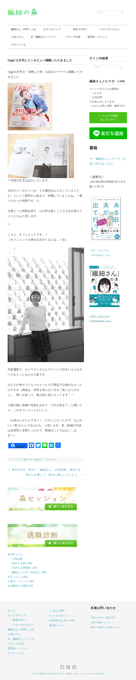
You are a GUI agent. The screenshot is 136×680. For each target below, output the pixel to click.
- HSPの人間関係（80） (23, 567)
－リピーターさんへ (107, 29)
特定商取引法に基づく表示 (62, 620)
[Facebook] (69, 667)
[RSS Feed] (74, 667)
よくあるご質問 (56, 610)
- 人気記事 (15, 558)
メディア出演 (72, 36)
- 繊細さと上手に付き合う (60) (27, 572)
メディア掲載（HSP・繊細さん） (30, 460)
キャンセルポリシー (58, 615)
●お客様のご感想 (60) (20, 585)
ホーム (12, 610)
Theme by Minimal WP (95, 674)
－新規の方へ (18, 620)
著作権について (56, 625)
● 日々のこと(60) (18, 576)
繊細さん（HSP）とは (23, 29)
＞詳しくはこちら (99, 250)
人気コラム (17, 36)
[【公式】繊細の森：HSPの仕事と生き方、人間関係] (23, 10)
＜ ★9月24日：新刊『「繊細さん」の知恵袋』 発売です (44, 469)
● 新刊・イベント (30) (21, 581)
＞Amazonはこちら (100, 255)
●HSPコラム (15, 554)
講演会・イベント (97, 36)
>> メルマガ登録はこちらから (108, 117)
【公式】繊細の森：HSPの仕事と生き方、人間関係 (53, 674)
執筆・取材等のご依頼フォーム (106, 627)
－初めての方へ (78, 29)
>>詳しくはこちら (99, 316)
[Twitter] (63, 667)
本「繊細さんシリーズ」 (44, 36)
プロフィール (18, 44)
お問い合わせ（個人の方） (104, 617)
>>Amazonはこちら (100, 320)
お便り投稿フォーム (100, 622)
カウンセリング (52, 29)
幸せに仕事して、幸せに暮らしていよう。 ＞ (55, 474)
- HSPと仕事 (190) (20, 563)
